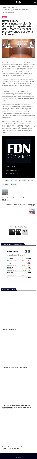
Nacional (4, 365)
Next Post (33, 206)
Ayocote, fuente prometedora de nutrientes (14, 367)
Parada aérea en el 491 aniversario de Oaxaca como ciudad (16, 198)
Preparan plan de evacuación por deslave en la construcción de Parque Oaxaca (15, 447)
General (4, 326)
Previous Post (5, 200)
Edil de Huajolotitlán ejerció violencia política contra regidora (20, 204)
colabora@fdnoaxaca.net (12, 170)
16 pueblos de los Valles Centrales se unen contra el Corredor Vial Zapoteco (16, 328)
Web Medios (18, 457)
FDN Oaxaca (10, 167)
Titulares (5, 17)
